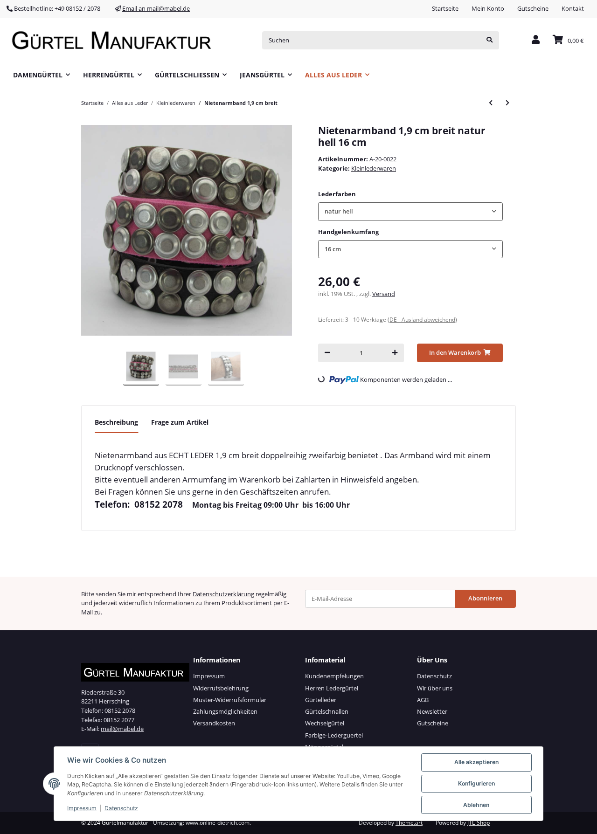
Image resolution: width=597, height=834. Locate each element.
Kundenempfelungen (334, 676)
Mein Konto (488, 8)
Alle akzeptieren (476, 761)
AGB (423, 700)
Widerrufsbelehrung (221, 688)
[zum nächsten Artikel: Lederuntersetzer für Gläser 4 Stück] (507, 103)
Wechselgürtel (324, 723)
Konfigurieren (476, 783)
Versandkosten (214, 723)
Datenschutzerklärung (223, 594)
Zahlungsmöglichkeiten (225, 711)
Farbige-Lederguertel (334, 735)
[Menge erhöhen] (395, 353)
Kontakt (573, 8)
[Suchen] (489, 40)
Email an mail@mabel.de (156, 8)
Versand (383, 293)
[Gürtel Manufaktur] (115, 40)
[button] (535, 40)
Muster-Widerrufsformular (229, 700)
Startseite (445, 8)
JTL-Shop (478, 823)
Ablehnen (476, 804)
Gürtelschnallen (326, 711)
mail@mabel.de (122, 728)
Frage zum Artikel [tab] (179, 422)
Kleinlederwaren (373, 168)
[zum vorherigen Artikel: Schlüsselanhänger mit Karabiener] (490, 103)
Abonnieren (485, 598)
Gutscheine (532, 8)
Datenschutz (434, 676)
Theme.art (409, 823)
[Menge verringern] (327, 353)
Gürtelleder (320, 700)
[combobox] (410, 211)
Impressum (209, 676)
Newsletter (432, 711)
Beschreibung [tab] (116, 422)
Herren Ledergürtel (331, 688)
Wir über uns (434, 688)
